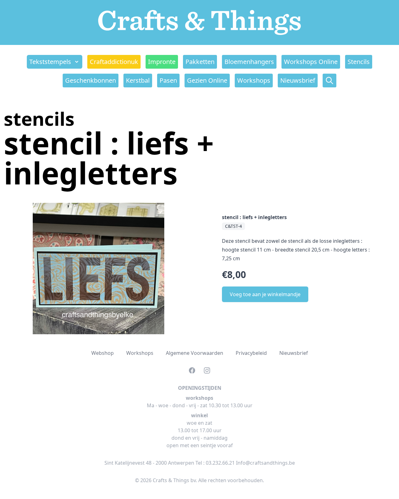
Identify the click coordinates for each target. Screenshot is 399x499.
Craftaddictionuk (114, 61)
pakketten (199, 61)
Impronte (161, 61)
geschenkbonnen (90, 80)
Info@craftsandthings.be (265, 462)
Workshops (253, 80)
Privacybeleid (251, 353)
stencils (359, 61)
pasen (168, 80)
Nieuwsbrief (297, 80)
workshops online (311, 61)
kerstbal (138, 80)
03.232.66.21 (220, 462)
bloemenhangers (249, 61)
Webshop (102, 353)
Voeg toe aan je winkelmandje (265, 294)
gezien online (207, 80)
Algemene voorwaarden (194, 353)
